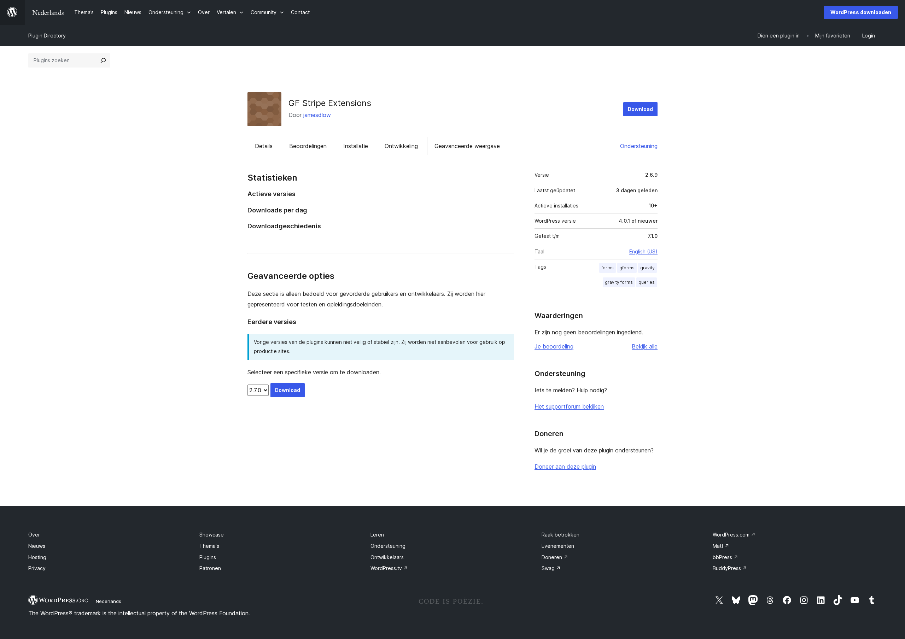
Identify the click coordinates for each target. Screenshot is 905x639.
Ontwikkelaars (387, 557)
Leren (377, 535)
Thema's (209, 546)
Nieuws (36, 546)
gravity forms (619, 282)
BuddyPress (730, 568)
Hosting (37, 557)
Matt (721, 546)
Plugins (207, 557)
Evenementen (558, 546)
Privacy (37, 568)
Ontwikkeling (401, 146)
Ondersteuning (639, 146)
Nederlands (108, 601)
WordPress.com (734, 535)
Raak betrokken (560, 535)
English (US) (643, 251)
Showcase (211, 535)
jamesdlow (317, 114)
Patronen (210, 568)
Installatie (355, 146)
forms (607, 267)
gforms (627, 267)
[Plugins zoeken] (103, 60)
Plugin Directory (47, 36)
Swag (551, 568)
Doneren (555, 557)
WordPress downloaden (860, 12)
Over (34, 535)
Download (640, 109)
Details (264, 146)
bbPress (725, 557)
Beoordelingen (308, 146)
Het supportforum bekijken (569, 406)
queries (646, 282)
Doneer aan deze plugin (565, 466)
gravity (647, 267)
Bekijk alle (645, 346)
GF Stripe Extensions (329, 103)
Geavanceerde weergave (467, 146)
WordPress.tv (389, 568)
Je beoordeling (554, 346)
